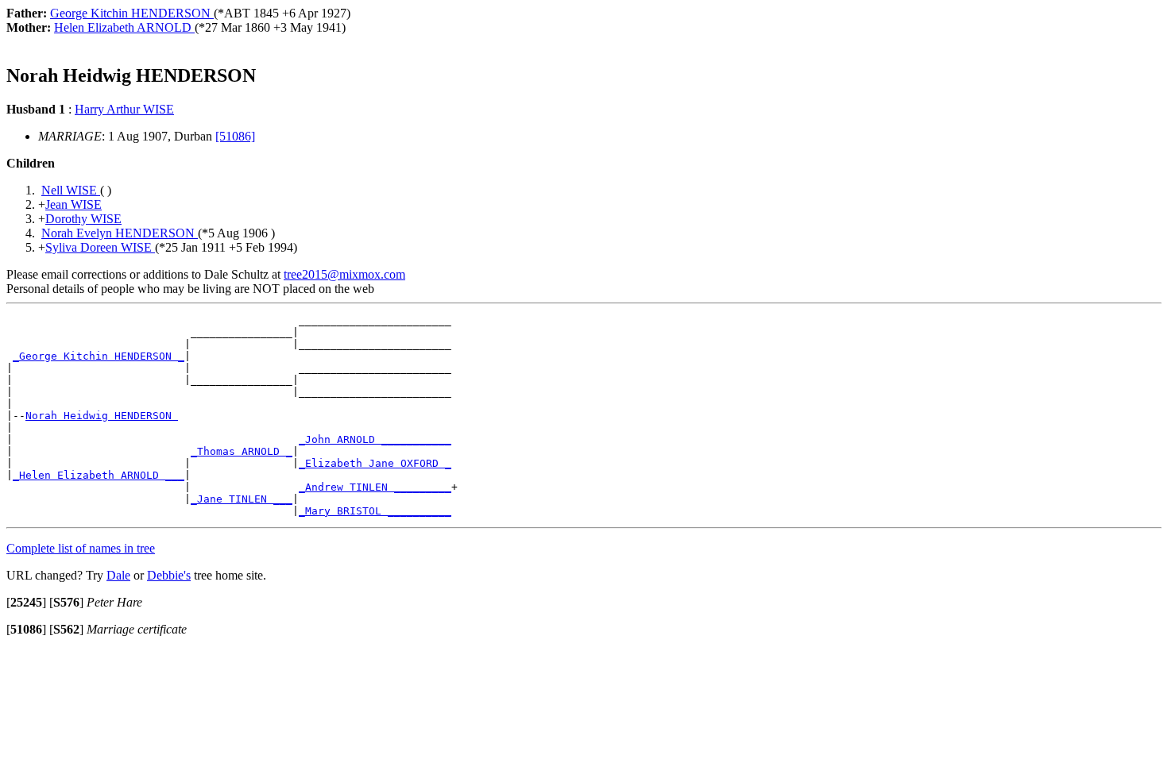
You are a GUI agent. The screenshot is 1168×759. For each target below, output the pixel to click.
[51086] (235, 136)
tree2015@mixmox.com (344, 274)
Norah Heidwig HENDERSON (101, 416)
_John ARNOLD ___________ (375, 439)
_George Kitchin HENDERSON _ (98, 356)
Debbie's (169, 575)
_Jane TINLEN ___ (241, 499)
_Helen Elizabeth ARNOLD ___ (98, 475)
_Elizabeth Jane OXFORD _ (375, 463)
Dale (118, 575)
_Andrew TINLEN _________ (375, 487)
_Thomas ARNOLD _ (241, 451)
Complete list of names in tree (80, 548)
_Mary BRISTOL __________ (375, 511)
